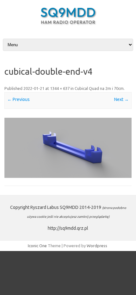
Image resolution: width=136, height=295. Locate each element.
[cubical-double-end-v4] (68, 148)
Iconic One (37, 245)
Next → (121, 99)
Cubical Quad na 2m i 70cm (99, 88)
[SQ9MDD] (68, 26)
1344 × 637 (60, 88)
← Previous (18, 99)
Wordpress (97, 245)
